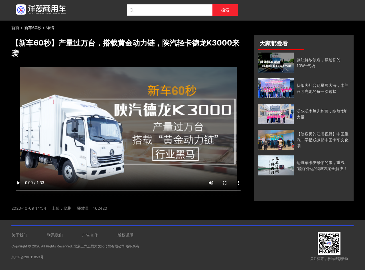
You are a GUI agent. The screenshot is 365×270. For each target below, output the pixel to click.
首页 (15, 27)
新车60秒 (32, 27)
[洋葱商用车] (39, 8)
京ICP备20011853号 (27, 257)
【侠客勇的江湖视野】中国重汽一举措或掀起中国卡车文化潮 (322, 139)
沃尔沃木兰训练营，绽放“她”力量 (322, 114)
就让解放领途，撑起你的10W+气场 (318, 62)
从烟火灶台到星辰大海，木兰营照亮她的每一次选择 (322, 88)
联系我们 (55, 235)
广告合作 (90, 235)
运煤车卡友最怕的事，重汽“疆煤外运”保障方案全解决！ (322, 165)
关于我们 (19, 235)
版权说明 (125, 235)
